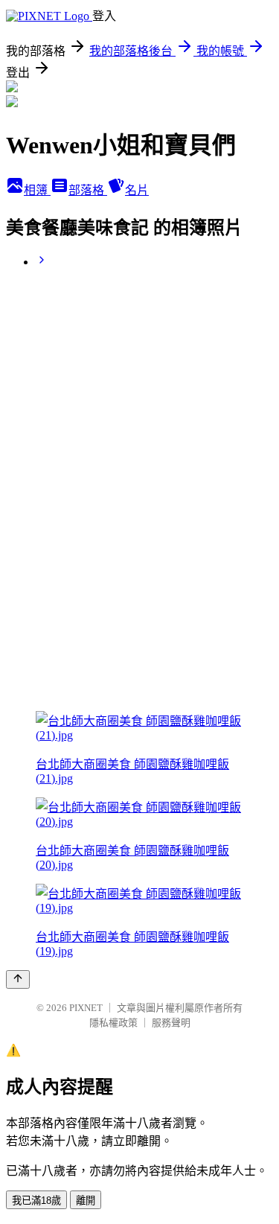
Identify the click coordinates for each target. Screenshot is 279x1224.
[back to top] (18, 979)
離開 (85, 1200)
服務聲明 (171, 1022)
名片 (137, 190)
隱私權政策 (113, 1022)
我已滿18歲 (36, 1200)
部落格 (87, 190)
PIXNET (86, 1007)
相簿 (37, 190)
